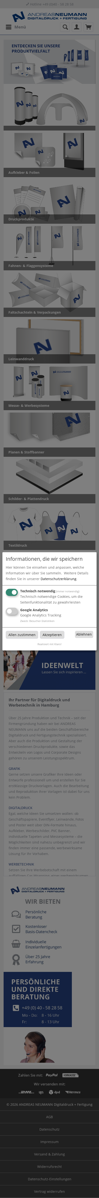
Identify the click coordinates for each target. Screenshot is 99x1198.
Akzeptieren (52, 634)
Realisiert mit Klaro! (49, 644)
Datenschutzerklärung (58, 579)
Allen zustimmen (22, 634)
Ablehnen (84, 634)
